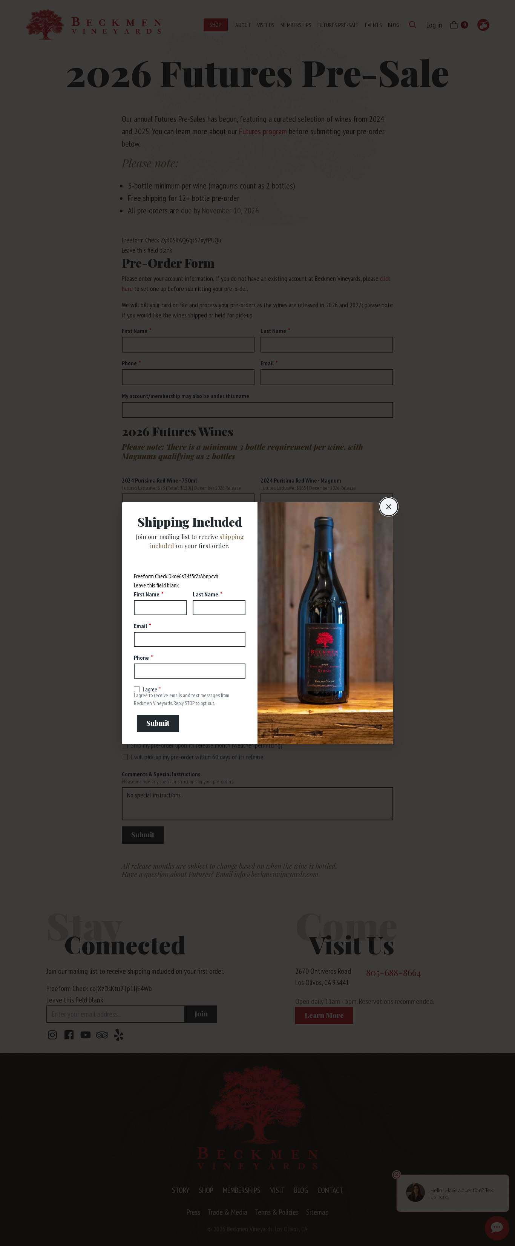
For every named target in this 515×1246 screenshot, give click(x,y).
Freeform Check (150, 576)
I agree (150, 689)
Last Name (205, 594)
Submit (157, 723)
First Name (146, 594)
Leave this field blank (156, 585)
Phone (141, 657)
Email (140, 626)
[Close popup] (389, 507)
